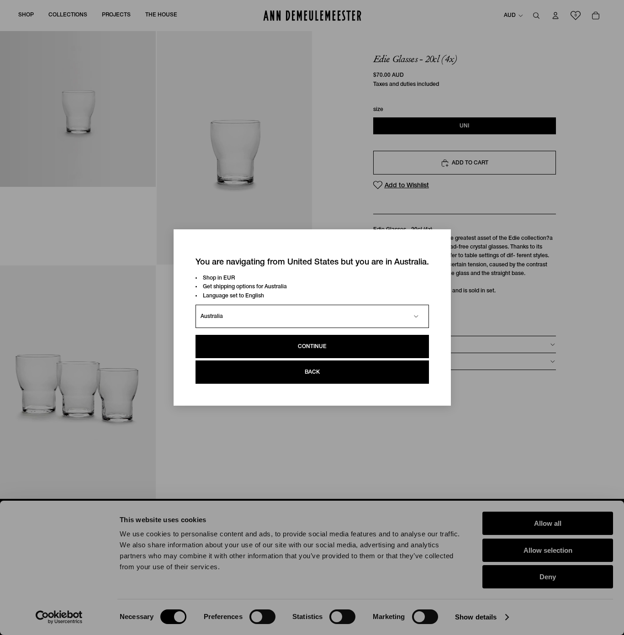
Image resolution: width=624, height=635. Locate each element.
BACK (312, 372)
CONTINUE (312, 346)
